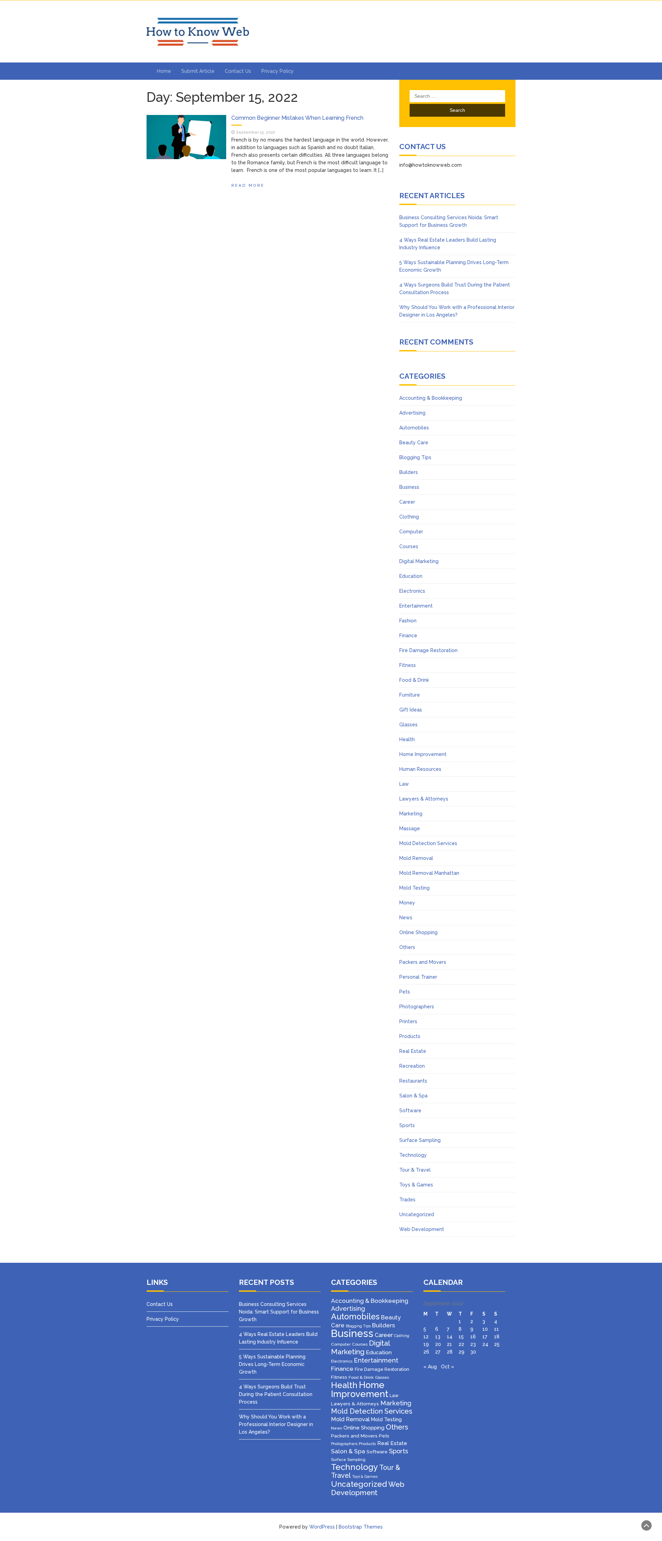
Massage (409, 828)
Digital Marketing (419, 561)
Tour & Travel (415, 1170)
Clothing (409, 517)
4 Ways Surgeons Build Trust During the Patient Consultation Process (275, 1394)
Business (409, 487)
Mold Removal (416, 858)
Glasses (408, 724)
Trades (407, 1199)
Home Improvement (423, 754)
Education (410, 576)
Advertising (412, 413)
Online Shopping (418, 932)
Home (164, 71)
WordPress (322, 1527)
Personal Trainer (418, 977)
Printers (408, 1021)
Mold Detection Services (428, 843)
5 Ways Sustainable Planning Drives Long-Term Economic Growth (272, 1364)
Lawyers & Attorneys (423, 799)
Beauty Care (413, 442)
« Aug (430, 1366)
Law (404, 784)
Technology (413, 1155)
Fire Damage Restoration (428, 650)
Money (407, 902)
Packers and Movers (422, 962)
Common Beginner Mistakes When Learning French (297, 118)
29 (461, 1352)
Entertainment (416, 606)
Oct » (447, 1366)
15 (461, 1336)
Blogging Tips (415, 457)
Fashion (408, 620)
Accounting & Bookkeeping (430, 398)
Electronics (412, 591)
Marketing (410, 813)
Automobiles (414, 427)
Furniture (409, 695)
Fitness (407, 665)
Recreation (412, 1066)
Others (407, 947)
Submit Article (197, 71)
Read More (247, 185)
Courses (408, 546)
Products (409, 1036)
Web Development (421, 1229)
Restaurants (413, 1081)
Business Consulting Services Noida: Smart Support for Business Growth (279, 1311)
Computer (411, 531)
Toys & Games (416, 1185)
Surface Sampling (420, 1140)
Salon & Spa (413, 1095)
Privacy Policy (277, 71)
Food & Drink (414, 680)
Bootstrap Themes (361, 1527)
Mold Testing (414, 888)
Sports (407, 1125)
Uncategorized (416, 1214)
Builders (408, 472)
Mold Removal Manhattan (429, 873)
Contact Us (238, 71)
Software (410, 1110)
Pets (404, 992)
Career (407, 502)
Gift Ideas (410, 710)
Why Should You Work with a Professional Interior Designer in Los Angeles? (276, 1424)
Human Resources (420, 769)
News (405, 917)
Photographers (416, 1006)
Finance (408, 635)
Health (407, 739)
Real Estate (412, 1051)
